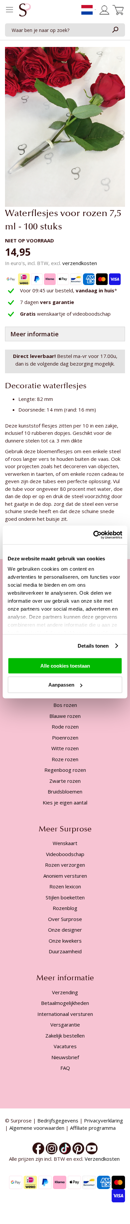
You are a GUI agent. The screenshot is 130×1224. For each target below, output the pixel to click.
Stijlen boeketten (65, 897)
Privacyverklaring (103, 1120)
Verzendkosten (103, 1158)
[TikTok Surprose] (65, 1147)
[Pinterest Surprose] (78, 1147)
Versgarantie (65, 1024)
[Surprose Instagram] (51, 1147)
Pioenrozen (65, 737)
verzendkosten (79, 263)
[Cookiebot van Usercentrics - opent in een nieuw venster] (93, 535)
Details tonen (93, 646)
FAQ (65, 1068)
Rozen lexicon (65, 886)
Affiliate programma (93, 1127)
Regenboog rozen (65, 769)
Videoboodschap (65, 854)
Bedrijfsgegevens (57, 1120)
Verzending (65, 992)
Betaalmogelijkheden (65, 1003)
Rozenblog (65, 908)
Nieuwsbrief (65, 1057)
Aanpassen (61, 685)
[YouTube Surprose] (91, 1147)
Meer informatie (34, 334)
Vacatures (65, 1046)
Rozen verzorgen (65, 864)
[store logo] (25, 11)
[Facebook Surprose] (38, 1147)
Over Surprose (65, 919)
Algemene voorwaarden (36, 1127)
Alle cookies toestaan (65, 665)
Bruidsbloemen (65, 791)
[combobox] (65, 30)
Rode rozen (65, 726)
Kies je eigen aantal (65, 802)
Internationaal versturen (65, 1014)
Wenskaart (65, 843)
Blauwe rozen (65, 716)
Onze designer (65, 929)
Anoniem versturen (65, 875)
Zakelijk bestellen (65, 1035)
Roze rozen (65, 759)
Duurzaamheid (65, 951)
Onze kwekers (65, 940)
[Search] (115, 30)
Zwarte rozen (65, 780)
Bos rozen (65, 705)
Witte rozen (65, 748)
